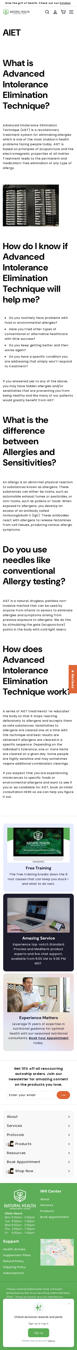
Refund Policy (13, 1261)
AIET (12, 32)
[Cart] (63, 11)
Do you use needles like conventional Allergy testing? (34, 565)
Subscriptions (13, 1273)
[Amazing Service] (38, 915)
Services (46, 1205)
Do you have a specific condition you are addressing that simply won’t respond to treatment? (38, 361)
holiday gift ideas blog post (47, 5)
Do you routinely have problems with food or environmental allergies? (36, 320)
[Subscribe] (63, 1095)
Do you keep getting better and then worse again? (36, 347)
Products (47, 1211)
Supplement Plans (17, 1255)
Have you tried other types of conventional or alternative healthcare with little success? (36, 334)
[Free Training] (38, 845)
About (45, 1199)
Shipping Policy (14, 1267)
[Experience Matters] (38, 994)
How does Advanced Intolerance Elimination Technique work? (37, 670)
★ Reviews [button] (72, 679)
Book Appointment (54, 1217)
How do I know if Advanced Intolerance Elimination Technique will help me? (35, 273)
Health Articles (14, 1249)
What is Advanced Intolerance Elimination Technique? (26, 84)
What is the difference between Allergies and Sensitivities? (29, 441)
